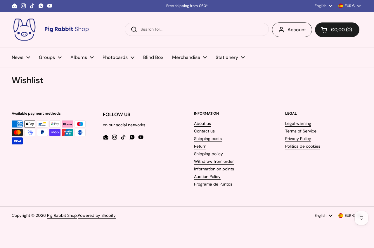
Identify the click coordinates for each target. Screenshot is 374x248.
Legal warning (298, 123)
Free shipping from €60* (187, 6)
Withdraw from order (214, 161)
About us (202, 123)
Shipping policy (208, 153)
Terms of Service (300, 131)
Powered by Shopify (97, 215)
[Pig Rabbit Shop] (50, 30)
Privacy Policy (298, 138)
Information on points (214, 169)
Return (200, 146)
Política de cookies (302, 146)
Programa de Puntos (213, 184)
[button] (337, 29)
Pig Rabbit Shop (62, 215)
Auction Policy (207, 176)
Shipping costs (208, 138)
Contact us (204, 131)
